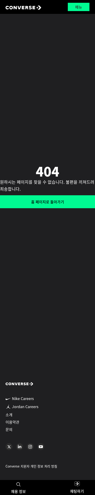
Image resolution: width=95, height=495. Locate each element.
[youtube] (40, 446)
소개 (9, 414)
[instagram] (30, 446)
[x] (9, 446)
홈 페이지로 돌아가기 (47, 202)
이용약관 (12, 422)
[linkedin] (19, 446)
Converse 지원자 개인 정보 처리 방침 (31, 466)
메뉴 (78, 7)
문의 (9, 429)
